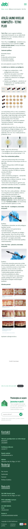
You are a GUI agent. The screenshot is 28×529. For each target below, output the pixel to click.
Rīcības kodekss (6, 480)
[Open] (25, 4)
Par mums (4, 471)
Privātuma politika (4, 524)
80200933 (4, 441)
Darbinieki (4, 474)
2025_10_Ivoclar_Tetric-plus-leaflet (8, 386)
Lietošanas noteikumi (13, 524)
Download (20, 386)
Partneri (3, 477)
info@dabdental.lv (7, 455)
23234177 (4, 449)
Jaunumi (6, 9)
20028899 (4, 443)
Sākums (2, 9)
